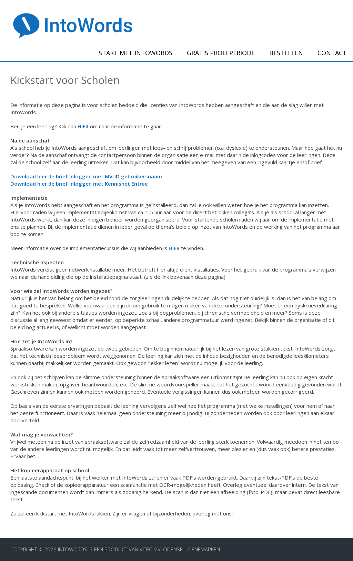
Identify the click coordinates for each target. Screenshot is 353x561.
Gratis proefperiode (221, 53)
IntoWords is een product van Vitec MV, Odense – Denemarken (139, 549)
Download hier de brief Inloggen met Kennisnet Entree (79, 183)
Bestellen (286, 53)
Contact (332, 53)
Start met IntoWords (135, 53)
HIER (83, 126)
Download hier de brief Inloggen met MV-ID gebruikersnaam (86, 176)
